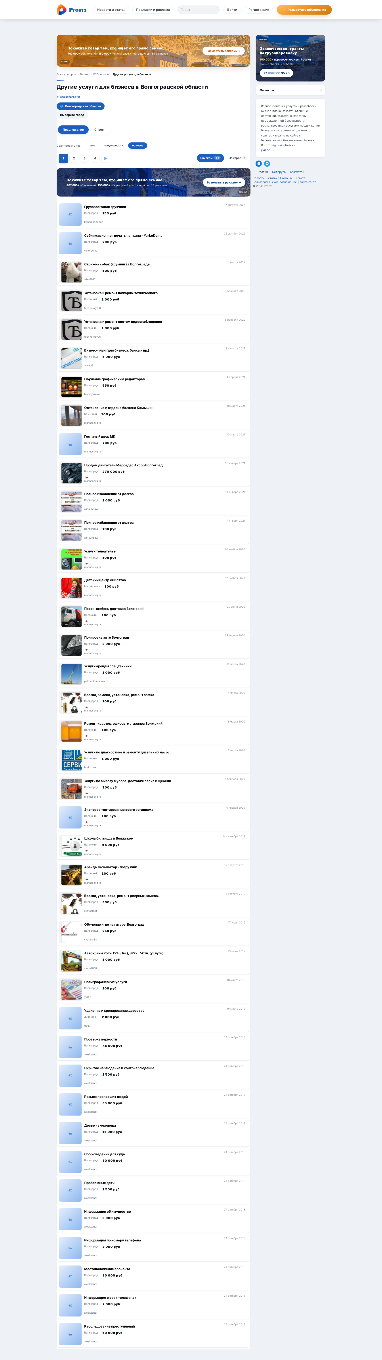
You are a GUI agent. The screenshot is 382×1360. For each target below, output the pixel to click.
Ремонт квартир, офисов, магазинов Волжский (123, 723)
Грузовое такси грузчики (105, 207)
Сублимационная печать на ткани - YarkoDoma (123, 235)
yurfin (87, 997)
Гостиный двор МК (99, 436)
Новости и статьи (111, 10)
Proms (268, 186)
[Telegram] (267, 164)
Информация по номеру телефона (112, 1240)
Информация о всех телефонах (110, 1298)
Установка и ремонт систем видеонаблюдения (123, 322)
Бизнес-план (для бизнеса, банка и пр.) (116, 350)
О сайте (300, 178)
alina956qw (91, 509)
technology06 (92, 308)
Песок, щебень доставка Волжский (113, 609)
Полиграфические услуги (105, 982)
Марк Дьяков (92, 394)
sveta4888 (90, 911)
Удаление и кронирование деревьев (114, 1010)
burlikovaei (90, 767)
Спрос (99, 129)
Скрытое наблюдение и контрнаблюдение (119, 1068)
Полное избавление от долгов (109, 494)
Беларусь (279, 172)
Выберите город (72, 115)
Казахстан (297, 172)
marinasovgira (92, 423)
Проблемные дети (99, 1183)
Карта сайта (308, 182)
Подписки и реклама (153, 10)
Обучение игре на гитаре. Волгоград (114, 924)
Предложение (73, 129)
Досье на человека (100, 1125)
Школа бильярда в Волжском (109, 838)
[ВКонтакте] (259, 164)
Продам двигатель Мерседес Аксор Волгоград (123, 465)
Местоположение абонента (107, 1269)
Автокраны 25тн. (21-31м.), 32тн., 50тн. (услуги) (124, 953)
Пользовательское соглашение (274, 182)
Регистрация (258, 10)
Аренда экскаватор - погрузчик (110, 867)
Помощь (286, 178)
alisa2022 (90, 279)
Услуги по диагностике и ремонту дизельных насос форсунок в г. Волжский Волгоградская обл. (127, 754)
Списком (209, 158)
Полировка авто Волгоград (106, 637)
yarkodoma (90, 251)
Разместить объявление (307, 9)
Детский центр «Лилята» (105, 580)
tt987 (87, 1026)
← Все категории (68, 96)
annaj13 (88, 365)
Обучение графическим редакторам (114, 379)
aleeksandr (90, 1054)
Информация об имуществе (107, 1211)
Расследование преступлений (109, 1326)
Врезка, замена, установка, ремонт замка (119, 695)
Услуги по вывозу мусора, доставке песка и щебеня (127, 781)
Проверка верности (100, 1039)
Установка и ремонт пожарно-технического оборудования (121, 295)
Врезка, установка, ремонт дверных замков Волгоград (121, 898)
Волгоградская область (83, 106)
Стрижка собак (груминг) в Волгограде (117, 264)
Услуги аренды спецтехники (108, 666)
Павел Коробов (93, 222)
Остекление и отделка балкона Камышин (118, 408)
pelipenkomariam (94, 681)
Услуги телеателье (100, 551)
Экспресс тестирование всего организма (118, 810)
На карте (237, 158)
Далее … (267, 150)
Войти (232, 10)
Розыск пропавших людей (106, 1097)
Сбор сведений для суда (104, 1154)
